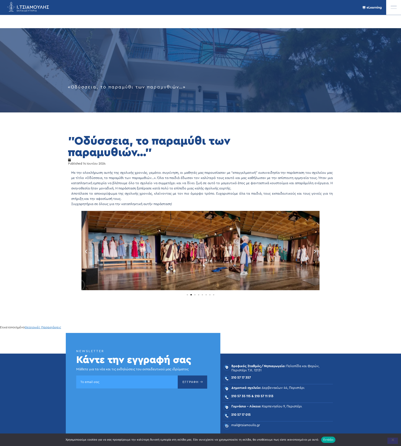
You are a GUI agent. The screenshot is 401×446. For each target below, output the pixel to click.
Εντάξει (328, 439)
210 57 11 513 (264, 396)
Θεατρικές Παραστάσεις (43, 327)
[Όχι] (392, 441)
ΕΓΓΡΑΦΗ (191, 382)
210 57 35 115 (241, 396)
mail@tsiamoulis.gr (245, 425)
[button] (393, 7)
